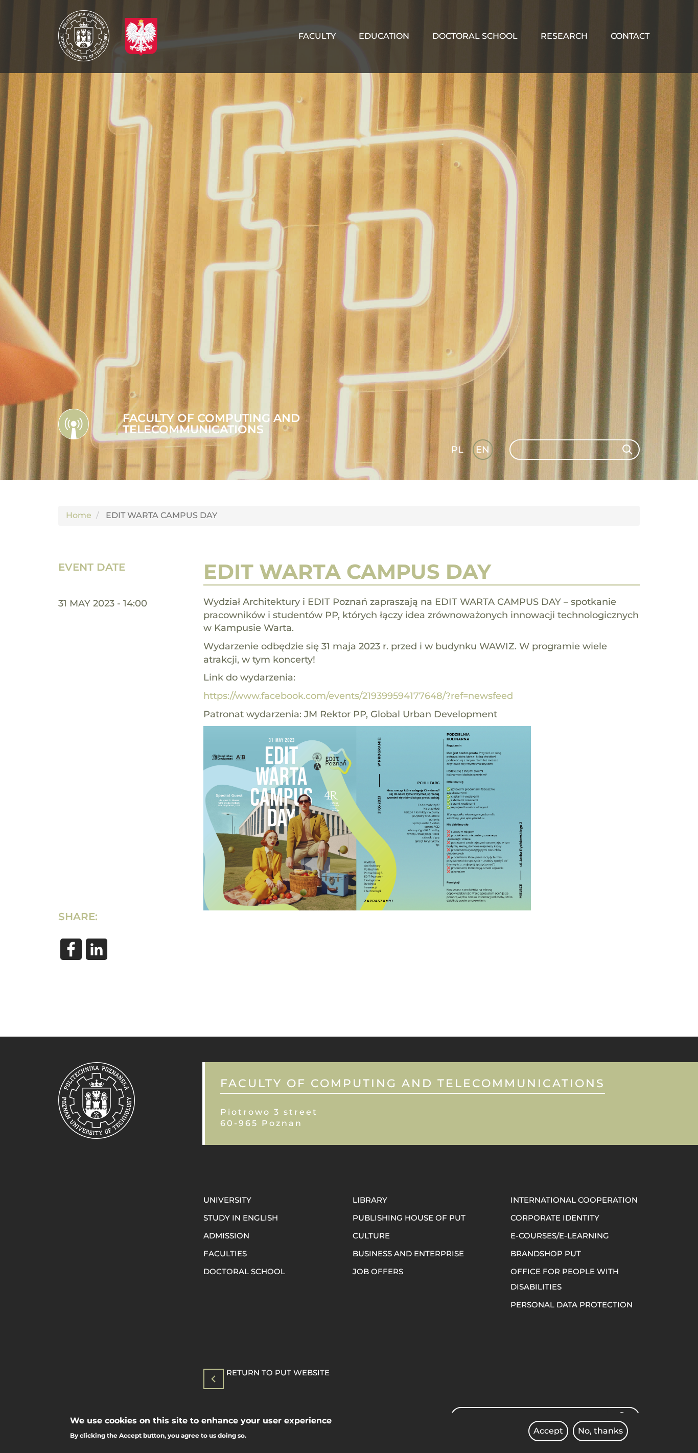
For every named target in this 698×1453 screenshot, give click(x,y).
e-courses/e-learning (559, 1235)
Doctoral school (244, 1271)
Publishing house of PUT (409, 1218)
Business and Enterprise (408, 1253)
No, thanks (600, 1431)
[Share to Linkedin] (96, 949)
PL (457, 449)
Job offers (378, 1271)
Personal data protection (571, 1304)
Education (384, 36)
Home (78, 515)
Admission (226, 1235)
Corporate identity (554, 1218)
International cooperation (574, 1200)
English (484, 451)
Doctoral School (475, 36)
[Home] (87, 35)
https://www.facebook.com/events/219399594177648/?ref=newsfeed (358, 695)
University (227, 1200)
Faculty (317, 36)
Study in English (240, 1218)
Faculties (225, 1253)
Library (370, 1200)
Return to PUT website (278, 1373)
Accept (548, 1431)
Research (564, 36)
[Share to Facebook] (71, 949)
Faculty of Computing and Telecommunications (211, 424)
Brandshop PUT (545, 1253)
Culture (371, 1235)
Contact (630, 36)
